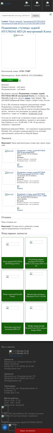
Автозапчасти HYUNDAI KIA (34, 21)
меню (48, 5)
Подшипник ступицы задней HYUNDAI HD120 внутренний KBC (31, 151)
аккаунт (37, 5)
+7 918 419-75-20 (21, 351)
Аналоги (20, 166)
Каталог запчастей (15, 21)
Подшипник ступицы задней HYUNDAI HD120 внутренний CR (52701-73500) (31, 173)
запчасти (27, 5)
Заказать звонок (16, 356)
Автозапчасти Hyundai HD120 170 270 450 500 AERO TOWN (23, 23)
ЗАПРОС (10, 80)
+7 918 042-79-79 (21, 353)
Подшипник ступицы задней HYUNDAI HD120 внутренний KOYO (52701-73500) (32, 195)
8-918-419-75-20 (35, 114)
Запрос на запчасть (27, 431)
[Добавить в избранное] (20, 80)
